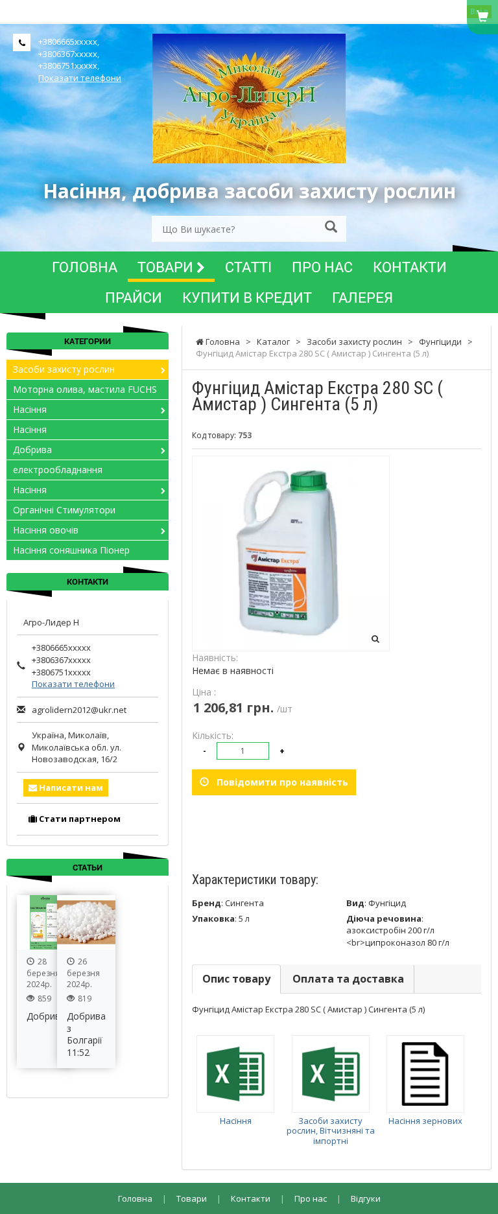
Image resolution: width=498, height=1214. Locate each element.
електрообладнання (57, 469)
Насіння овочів (45, 530)
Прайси (133, 297)
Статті (248, 266)
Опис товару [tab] (236, 979)
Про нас (322, 266)
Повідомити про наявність (278, 782)
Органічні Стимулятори (64, 510)
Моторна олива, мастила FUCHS (85, 389)
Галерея (362, 297)
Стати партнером (79, 818)
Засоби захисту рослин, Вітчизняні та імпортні (331, 1131)
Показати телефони (79, 78)
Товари (166, 266)
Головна (84, 266)
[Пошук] (331, 228)
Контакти (410, 266)
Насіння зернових (425, 1120)
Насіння (236, 1120)
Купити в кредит (247, 297)
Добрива (32, 449)
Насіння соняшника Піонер (71, 550)
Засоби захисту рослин (64, 369)
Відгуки (366, 1198)
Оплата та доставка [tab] (348, 979)
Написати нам (70, 787)
